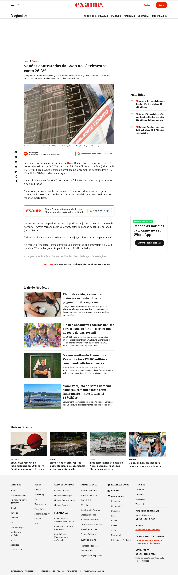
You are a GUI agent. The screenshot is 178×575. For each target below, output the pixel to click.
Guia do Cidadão (62, 490)
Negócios (19, 15)
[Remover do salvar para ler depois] (15, 181)
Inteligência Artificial (16, 533)
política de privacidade (67, 571)
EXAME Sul (86, 500)
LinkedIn (139, 494)
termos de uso (31, 571)
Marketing (39, 494)
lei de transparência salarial (91, 571)
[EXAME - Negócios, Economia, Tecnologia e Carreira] (89, 5)
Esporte (38, 499)
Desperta (115, 511)
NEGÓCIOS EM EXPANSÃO (96, 16)
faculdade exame (120, 485)
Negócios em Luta (89, 529)
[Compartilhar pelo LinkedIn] (15, 161)
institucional (17, 571)
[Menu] (12, 5)
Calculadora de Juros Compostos (64, 528)
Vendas (68, 256)
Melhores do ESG (88, 550)
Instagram (140, 499)
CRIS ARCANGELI (159, 16)
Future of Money (42, 514)
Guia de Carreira (62, 505)
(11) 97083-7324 (147, 554)
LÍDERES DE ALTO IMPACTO (19, 501)
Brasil (13, 508)
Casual (38, 489)
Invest (13, 540)
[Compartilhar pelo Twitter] (15, 171)
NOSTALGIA (143, 16)
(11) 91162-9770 (147, 519)
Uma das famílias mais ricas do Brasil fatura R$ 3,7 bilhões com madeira (149, 130)
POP (36, 523)
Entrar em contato (144, 515)
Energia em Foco (88, 515)
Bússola (84, 505)
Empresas (57, 256)
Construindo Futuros (90, 510)
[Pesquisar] (18, 5)
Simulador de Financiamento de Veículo (61, 537)
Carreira (14, 513)
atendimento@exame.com (147, 529)
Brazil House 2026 (89, 495)
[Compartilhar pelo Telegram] (15, 166)
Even (76, 256)
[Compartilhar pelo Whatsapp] (15, 152)
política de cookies (47, 571)
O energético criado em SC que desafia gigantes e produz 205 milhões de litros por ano (149, 117)
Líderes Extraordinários (92, 524)
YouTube (139, 489)
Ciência (38, 518)
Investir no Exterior (90, 519)
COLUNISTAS (16, 549)
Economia (15, 517)
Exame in (115, 501)
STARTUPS (116, 16)
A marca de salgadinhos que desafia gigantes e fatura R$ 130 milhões (150, 104)
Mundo (38, 485)
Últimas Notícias (18, 495)
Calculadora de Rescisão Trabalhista (64, 520)
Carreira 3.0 (116, 506)
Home (26, 61)
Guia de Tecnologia (63, 495)
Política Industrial (89, 534)
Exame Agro (40, 504)
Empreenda (116, 535)
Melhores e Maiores (89, 546)
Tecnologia (40, 509)
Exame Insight (17, 527)
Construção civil (101, 256)
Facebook (139, 504)
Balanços (85, 256)
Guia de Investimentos (64, 500)
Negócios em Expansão (91, 555)
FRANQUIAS (129, 16)
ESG (12, 522)
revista (115, 490)
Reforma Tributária (90, 490)
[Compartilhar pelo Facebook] (15, 157)
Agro (113, 530)
